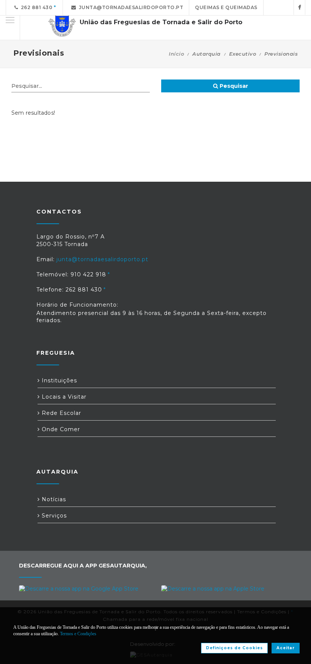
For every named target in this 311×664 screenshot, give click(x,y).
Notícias (53, 499)
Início (176, 54)
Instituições (58, 380)
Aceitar (285, 647)
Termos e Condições (78, 633)
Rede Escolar (60, 413)
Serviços (53, 515)
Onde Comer (60, 429)
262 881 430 (35, 7)
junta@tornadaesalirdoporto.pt (130, 7)
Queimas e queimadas (226, 7)
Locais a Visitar (63, 396)
